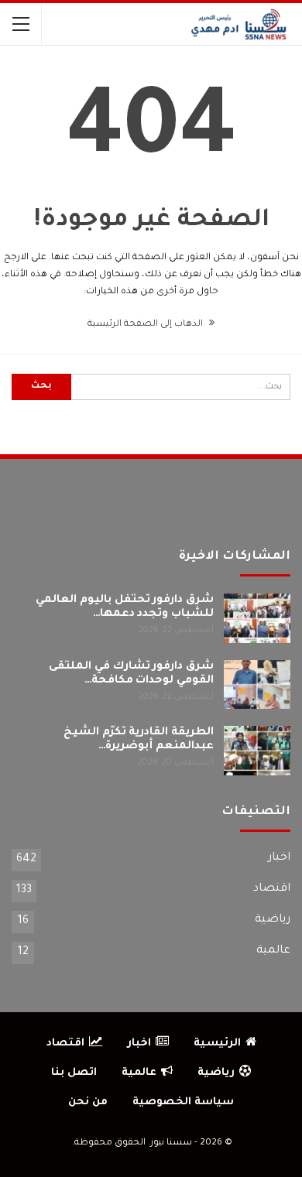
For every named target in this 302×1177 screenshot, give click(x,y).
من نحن (88, 1102)
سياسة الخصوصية (183, 1102)
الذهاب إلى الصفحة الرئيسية (146, 325)
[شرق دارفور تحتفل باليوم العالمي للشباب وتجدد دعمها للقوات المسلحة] (257, 618)
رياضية (272, 920)
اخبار (279, 858)
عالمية (273, 951)
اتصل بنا (74, 1073)
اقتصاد (271, 889)
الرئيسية (217, 1043)
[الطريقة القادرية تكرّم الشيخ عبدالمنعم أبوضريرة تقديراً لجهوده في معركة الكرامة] (257, 750)
